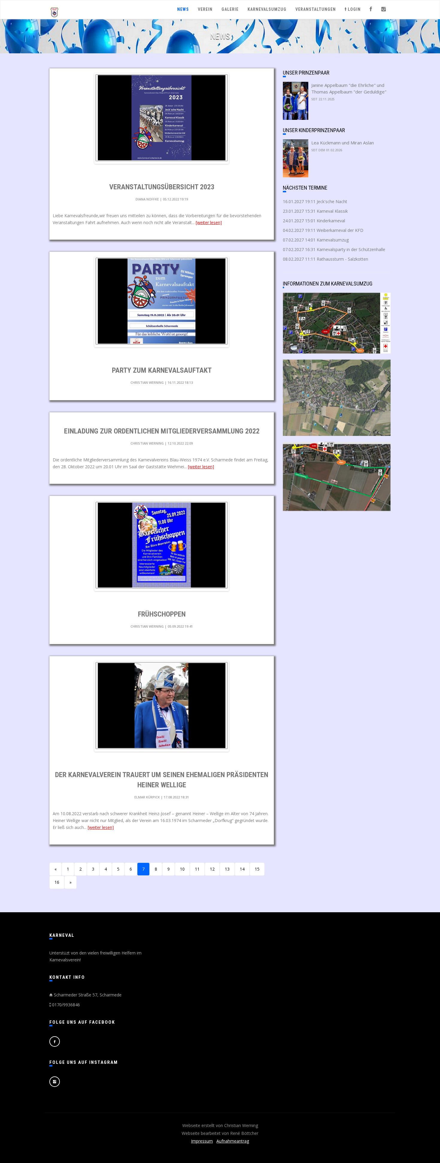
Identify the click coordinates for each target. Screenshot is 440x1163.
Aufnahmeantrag (232, 1141)
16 (56, 882)
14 (242, 869)
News (183, 9)
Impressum (202, 1141)
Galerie (230, 9)
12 (212, 869)
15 (257, 869)
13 (227, 869)
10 (182, 869)
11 (197, 869)
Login (354, 9)
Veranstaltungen (315, 9)
